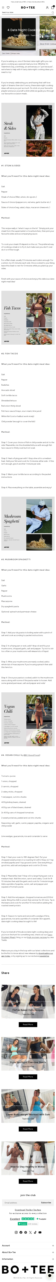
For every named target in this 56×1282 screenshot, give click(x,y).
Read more (28, 1024)
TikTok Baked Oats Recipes (27, 1010)
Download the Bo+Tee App (28, 1210)
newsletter (44, 956)
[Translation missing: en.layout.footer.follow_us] (16, 1232)
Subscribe (46, 1202)
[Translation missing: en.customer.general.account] (47, 7)
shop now (37, 2)
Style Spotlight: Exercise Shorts (28, 1062)
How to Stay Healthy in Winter (28, 1166)
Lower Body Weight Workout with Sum (28, 1114)
